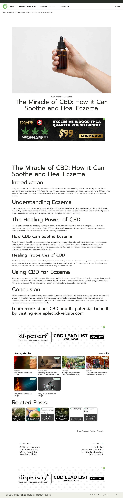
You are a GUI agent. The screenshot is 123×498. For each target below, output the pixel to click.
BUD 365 (48, 495)
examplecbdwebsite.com (59, 313)
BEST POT (39, 495)
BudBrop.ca (99, 495)
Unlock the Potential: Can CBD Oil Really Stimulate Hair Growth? (92, 450)
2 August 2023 (56, 97)
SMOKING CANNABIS (14, 495)
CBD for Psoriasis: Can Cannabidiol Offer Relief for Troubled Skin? (30, 450)
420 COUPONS (28, 495)
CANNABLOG (12, 13)
